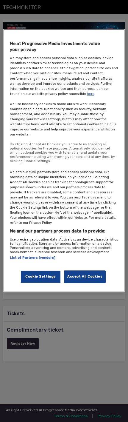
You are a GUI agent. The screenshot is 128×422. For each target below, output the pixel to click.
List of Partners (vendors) (32, 257)
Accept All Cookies (84, 277)
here (90, 94)
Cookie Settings (40, 277)
